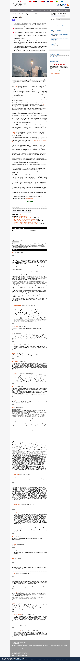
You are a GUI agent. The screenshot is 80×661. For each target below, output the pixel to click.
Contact (66, 10)
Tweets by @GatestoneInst (54, 73)
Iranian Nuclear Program (54, 54)
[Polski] (55, 2)
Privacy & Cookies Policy (23, 655)
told (35, 94)
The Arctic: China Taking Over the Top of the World (24, 217)
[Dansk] (34, 2)
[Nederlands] (52, 2)
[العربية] (30, 2)
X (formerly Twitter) (29, 198)
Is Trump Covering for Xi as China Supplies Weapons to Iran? (26, 220)
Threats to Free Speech (54, 61)
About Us (13, 10)
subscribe (26, 225)
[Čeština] (32, 2)
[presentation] (53, 19)
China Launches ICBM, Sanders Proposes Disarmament (25, 222)
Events (19, 10)
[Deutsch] (36, 2)
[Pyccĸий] (60, 2)
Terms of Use (14, 655)
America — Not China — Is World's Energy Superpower (25, 219)
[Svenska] (62, 2)
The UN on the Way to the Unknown (56, 30)
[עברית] (48, 2)
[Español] (43, 2)
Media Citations (59, 10)
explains (13, 132)
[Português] (57, 2)
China (20, 214)
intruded (24, 121)
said (16, 86)
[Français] (45, 2)
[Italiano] (50, 2)
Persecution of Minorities (54, 59)
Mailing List (52, 10)
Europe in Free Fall (54, 21)
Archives (46, 10)
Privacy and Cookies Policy (19, 659)
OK (66, 658)
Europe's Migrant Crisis (54, 56)
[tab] (53, 19)
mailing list (43, 225)
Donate (39, 10)
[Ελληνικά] (39, 2)
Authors (33, 10)
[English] (41, 2)
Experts (26, 10)
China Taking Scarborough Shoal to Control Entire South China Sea (27, 223)
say (17, 146)
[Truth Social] (13, 20)
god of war (14, 133)
